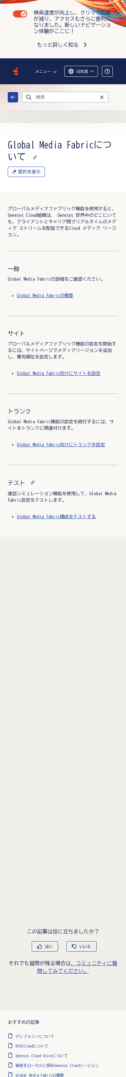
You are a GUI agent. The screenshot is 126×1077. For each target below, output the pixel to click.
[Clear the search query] (101, 97)
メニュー (43, 71)
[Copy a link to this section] (34, 156)
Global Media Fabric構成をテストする (56, 516)
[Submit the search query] (28, 97)
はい (49, 946)
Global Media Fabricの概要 (45, 295)
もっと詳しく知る (58, 44)
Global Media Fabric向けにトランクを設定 (61, 444)
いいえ (85, 946)
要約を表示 (29, 172)
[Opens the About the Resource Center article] (107, 71)
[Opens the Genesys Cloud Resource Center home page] (15, 71)
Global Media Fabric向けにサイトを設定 (58, 373)
